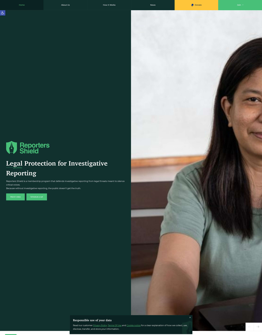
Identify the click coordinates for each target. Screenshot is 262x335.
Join (239, 5)
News (152, 5)
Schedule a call (36, 197)
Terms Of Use (114, 325)
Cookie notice (134, 325)
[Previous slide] (250, 327)
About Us (65, 5)
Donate (198, 5)
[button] (2, 13)
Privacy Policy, (100, 325)
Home (22, 5)
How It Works (109, 5)
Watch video (15, 197)
